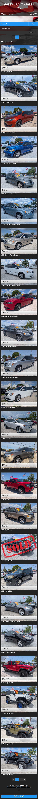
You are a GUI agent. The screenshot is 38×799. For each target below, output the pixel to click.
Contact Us (10, 787)
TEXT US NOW (18, 796)
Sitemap (29, 787)
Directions (23, 787)
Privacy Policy (16, 787)
